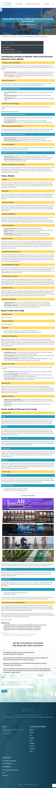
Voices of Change (18, 3)
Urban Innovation (13, 36)
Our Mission (46, 3)
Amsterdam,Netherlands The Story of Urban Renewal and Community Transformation (25, 625)
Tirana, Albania (5, 47)
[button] (53, 4)
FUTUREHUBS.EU (6, 766)
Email (2, 684)
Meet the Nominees (7, 763)
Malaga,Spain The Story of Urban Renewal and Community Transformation (22, 629)
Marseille (32, 738)
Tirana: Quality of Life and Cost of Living (12, 52)
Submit (4, 691)
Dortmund (32, 746)
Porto (31, 740)
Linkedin (26, 784)
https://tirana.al (15, 111)
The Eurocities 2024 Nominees (38, 726)
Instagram (31, 784)
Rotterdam (32, 748)
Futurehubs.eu (4, 36)
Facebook (20, 784)
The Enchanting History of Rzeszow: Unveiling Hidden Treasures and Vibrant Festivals (19, 634)
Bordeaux (32, 743)
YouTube (36, 784)
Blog (3, 772)
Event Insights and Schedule (9, 760)
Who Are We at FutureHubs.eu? (10, 770)
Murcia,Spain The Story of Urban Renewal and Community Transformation (22, 628)
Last (18, 681)
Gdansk (32, 732)
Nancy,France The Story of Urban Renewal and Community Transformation (22, 626)
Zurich (31, 751)
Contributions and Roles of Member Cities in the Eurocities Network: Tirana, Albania (22, 45)
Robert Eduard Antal (31, 24)
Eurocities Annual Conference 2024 (33, 3)
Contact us (5, 775)
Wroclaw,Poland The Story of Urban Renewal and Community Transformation (17, 635)
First (2, 681)
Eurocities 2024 (6, 757)
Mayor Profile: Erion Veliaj (8, 49)
